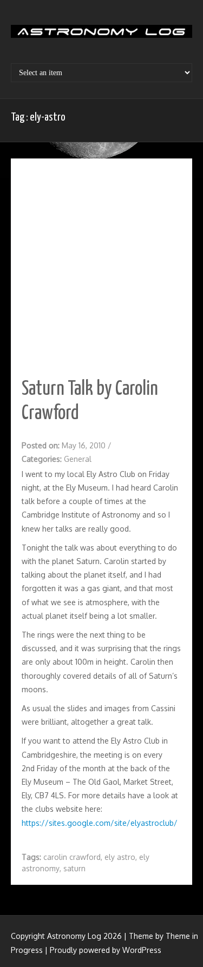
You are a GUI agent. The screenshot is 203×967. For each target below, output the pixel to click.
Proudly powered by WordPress (105, 950)
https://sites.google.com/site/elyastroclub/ (100, 822)
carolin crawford (72, 857)
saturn (74, 868)
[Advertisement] (101, 259)
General (77, 458)
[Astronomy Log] (101, 35)
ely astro (119, 857)
